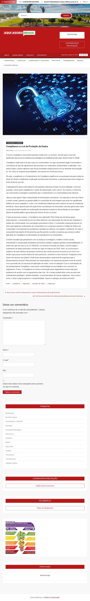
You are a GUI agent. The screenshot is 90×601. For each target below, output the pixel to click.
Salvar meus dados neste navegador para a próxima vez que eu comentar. (23, 385)
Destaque (9, 426)
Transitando (9, 60)
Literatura (21, 60)
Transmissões (68, 60)
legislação (26, 283)
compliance (16, 283)
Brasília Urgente (11, 417)
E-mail (6, 360)
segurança (51, 283)
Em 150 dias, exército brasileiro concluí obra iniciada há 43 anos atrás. (33, 292)
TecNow (8, 451)
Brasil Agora (10, 413)
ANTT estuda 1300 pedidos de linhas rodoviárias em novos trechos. (57, 296)
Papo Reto (56, 60)
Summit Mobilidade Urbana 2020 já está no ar (53, 2)
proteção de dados (38, 283)
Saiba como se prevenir (45, 486)
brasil (8, 283)
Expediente (42, 55)
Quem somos (17, 55)
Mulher (80, 60)
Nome (6, 350)
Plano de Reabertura (45, 508)
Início (6, 55)
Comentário (8, 318)
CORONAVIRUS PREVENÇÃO (72, 44)
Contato (30, 55)
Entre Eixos (10, 434)
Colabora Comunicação (51, 597)
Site (4, 370)
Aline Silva (9, 150)
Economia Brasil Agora (13, 430)
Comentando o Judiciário (38, 60)
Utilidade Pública (11, 65)
